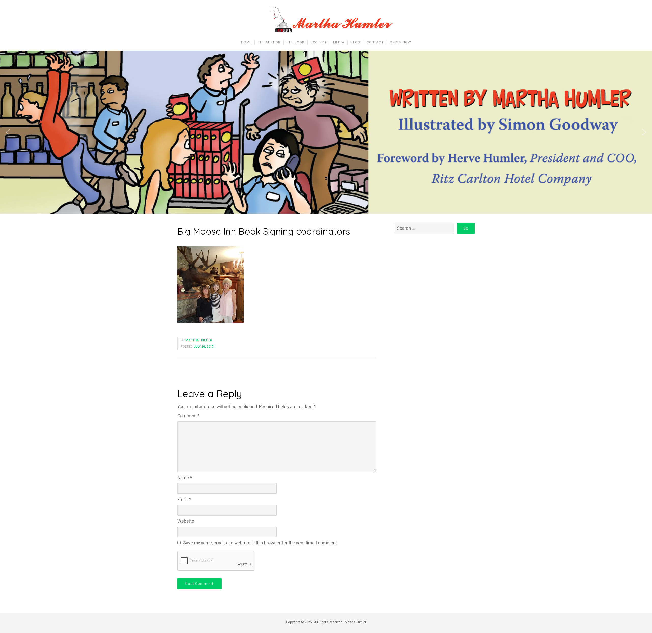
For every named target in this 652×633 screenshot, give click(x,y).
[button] (8, 132)
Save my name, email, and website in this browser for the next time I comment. (260, 542)
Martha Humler (198, 340)
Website (185, 521)
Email (184, 499)
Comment (188, 416)
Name (184, 477)
